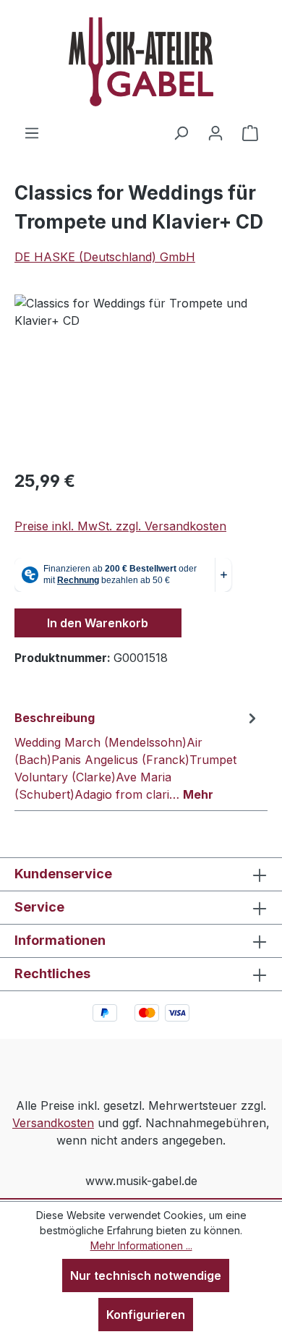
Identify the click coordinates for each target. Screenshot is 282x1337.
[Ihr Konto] (215, 132)
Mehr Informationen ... (141, 1245)
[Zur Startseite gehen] (141, 61)
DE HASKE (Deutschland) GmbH (104, 257)
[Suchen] (180, 132)
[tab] (137, 755)
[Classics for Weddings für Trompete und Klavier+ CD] (141, 375)
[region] (141, 375)
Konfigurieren (145, 1314)
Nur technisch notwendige (145, 1275)
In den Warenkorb (97, 623)
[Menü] (31, 132)
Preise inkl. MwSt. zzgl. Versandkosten (120, 526)
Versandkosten (53, 1123)
